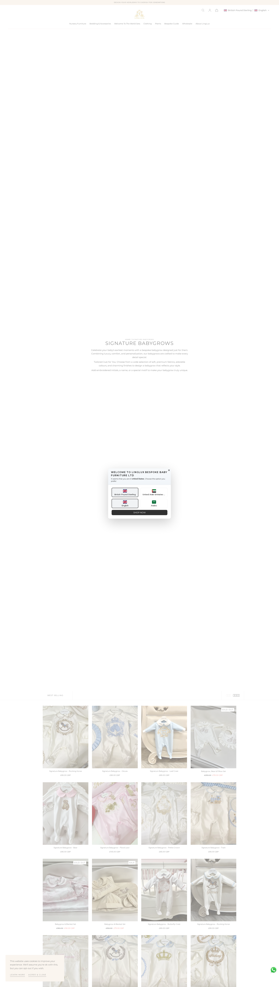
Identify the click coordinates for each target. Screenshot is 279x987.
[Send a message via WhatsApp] (274, 970)
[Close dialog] (169, 470)
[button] (125, 492)
